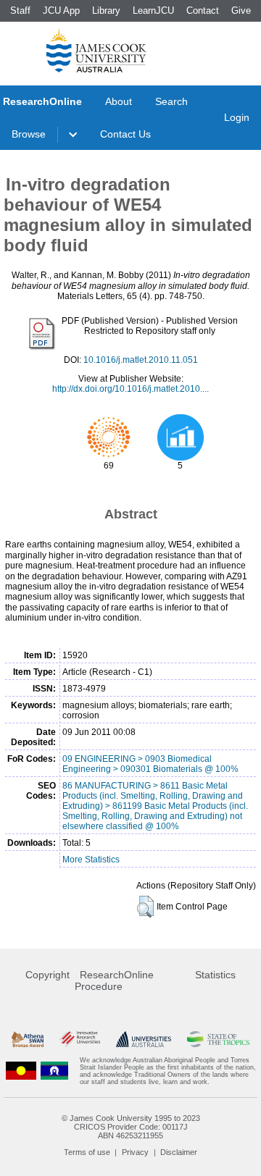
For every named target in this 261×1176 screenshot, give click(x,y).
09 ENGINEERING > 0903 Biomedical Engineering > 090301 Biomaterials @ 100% (150, 764)
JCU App (61, 10)
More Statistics (91, 859)
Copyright (47, 974)
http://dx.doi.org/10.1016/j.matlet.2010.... (130, 389)
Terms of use (87, 1152)
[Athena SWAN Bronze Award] (28, 1039)
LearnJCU (153, 10)
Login (236, 117)
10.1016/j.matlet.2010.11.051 (140, 360)
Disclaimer (178, 1152)
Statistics (215, 974)
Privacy (135, 1152)
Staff (20, 10)
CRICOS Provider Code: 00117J (131, 1126)
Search (171, 101)
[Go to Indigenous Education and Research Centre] (21, 1071)
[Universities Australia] (143, 1039)
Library (106, 10)
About (118, 101)
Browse (29, 134)
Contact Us (125, 134)
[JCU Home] (96, 50)
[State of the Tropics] (218, 1039)
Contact (202, 10)
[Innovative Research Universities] (79, 1039)
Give (241, 10)
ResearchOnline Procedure (114, 980)
